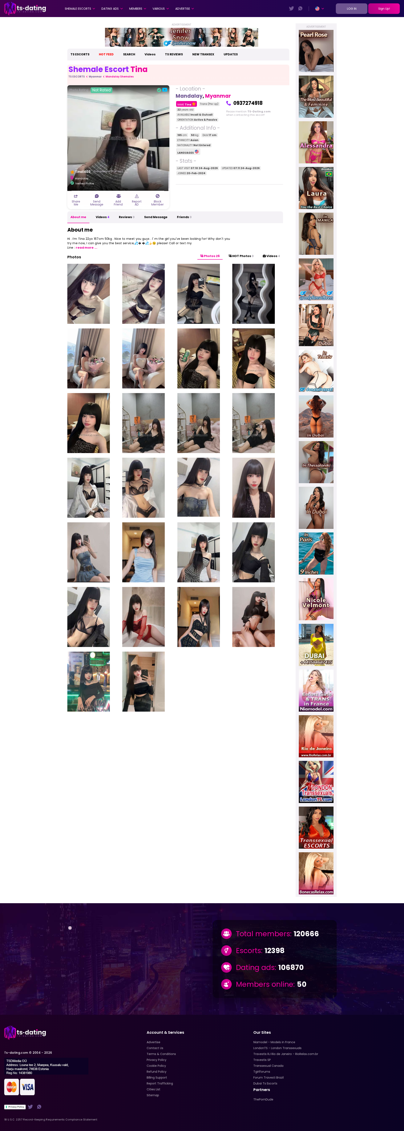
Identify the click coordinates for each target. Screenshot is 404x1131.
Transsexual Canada (268, 1066)
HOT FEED (106, 54)
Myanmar (95, 76)
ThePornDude (263, 1099)
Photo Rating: (90, 90)
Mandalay (189, 95)
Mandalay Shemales (120, 76)
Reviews (127, 217)
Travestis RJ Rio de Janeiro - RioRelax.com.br (285, 1054)
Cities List (153, 1089)
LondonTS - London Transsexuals (277, 1048)
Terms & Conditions (161, 1054)
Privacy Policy (16, 1106)
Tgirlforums (261, 1072)
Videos (150, 54)
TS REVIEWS (174, 54)
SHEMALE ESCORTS (78, 9)
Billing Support (157, 1077)
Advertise (182, 9)
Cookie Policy (156, 1066)
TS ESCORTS (79, 54)
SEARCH (129, 54)
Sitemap (153, 1095)
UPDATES (231, 54)
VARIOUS (159, 9)
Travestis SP (262, 1060)
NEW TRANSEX (203, 54)
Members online (264, 984)
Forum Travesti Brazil (268, 1077)
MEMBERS (135, 9)
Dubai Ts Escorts (265, 1083)
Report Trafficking (160, 1083)
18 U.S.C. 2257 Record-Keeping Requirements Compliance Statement (50, 1119)
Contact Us (155, 1048)
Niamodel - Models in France (274, 1042)
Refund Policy (156, 1072)
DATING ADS (110, 9)
